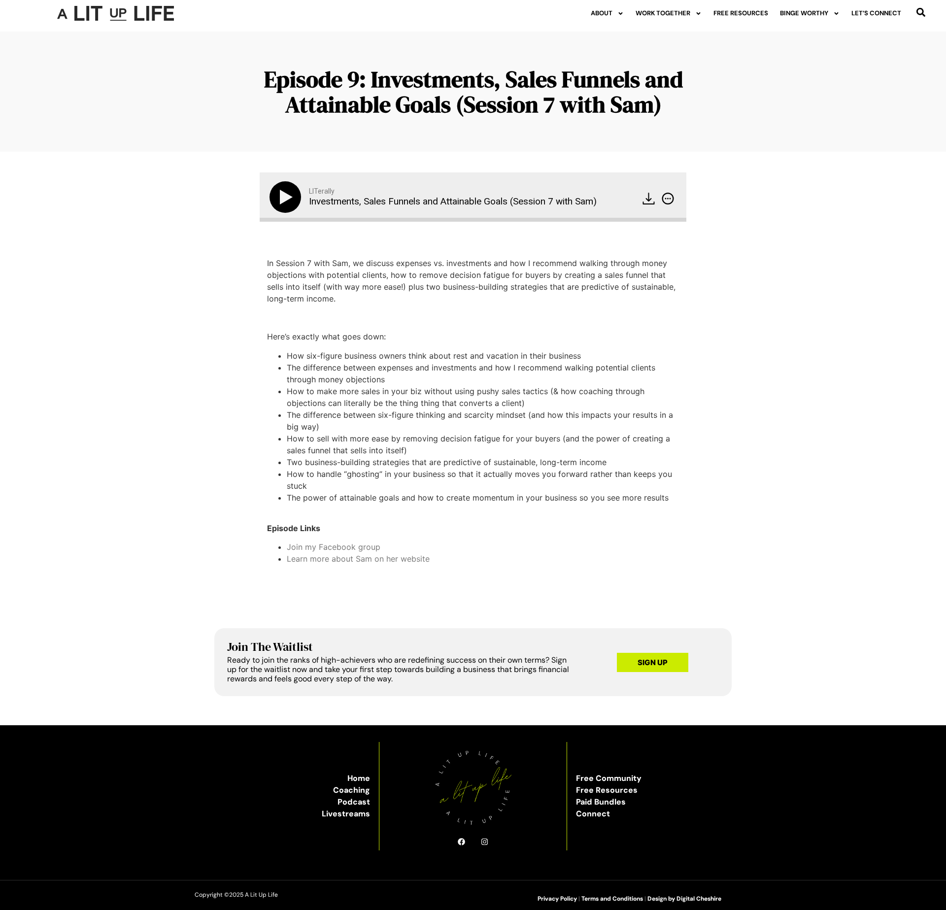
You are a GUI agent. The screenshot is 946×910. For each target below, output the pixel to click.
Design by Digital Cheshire (684, 899)
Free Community (609, 778)
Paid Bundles (601, 802)
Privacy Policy (557, 899)
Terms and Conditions (612, 899)
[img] (667, 198)
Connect (593, 814)
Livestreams (346, 814)
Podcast (354, 802)
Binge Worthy (804, 13)
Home (358, 778)
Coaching (351, 790)
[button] (921, 12)
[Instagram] (484, 841)
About (601, 13)
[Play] (287, 197)
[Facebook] (461, 841)
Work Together (663, 13)
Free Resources (740, 13)
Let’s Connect (876, 13)
